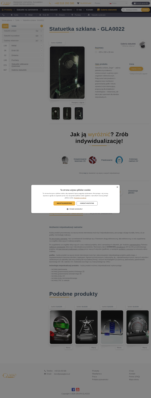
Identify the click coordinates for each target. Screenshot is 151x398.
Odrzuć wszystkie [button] (87, 203)
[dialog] (75, 199)
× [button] (117, 187)
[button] (75, 209)
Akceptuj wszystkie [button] (64, 203)
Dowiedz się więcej (80, 198)
